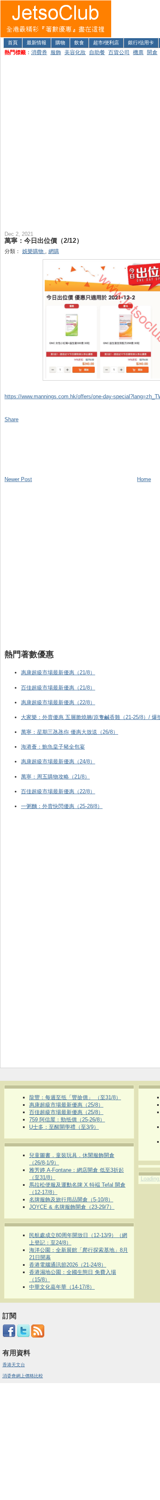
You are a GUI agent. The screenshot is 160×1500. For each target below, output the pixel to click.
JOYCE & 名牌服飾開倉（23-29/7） (71, 1207)
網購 (53, 251)
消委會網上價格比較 (22, 1375)
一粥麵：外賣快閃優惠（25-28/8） (62, 806)
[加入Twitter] (23, 1335)
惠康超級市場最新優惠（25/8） (66, 1105)
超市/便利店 (106, 43)
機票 (138, 52)
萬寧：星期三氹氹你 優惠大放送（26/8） (69, 732)
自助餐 (97, 52)
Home (144, 479)
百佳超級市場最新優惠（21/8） (58, 688)
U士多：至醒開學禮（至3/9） (64, 1127)
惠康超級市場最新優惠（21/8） (58, 672)
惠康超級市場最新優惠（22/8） (58, 702)
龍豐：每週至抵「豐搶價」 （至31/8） (75, 1097)
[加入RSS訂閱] (37, 1335)
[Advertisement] (80, 141)
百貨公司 (119, 52)
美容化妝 (75, 52)
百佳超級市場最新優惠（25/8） (66, 1112)
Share (11, 419)
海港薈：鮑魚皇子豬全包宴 (53, 747)
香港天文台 (13, 1364)
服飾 (55, 52)
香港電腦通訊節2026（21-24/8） (67, 1265)
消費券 (39, 52)
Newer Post (18, 479)
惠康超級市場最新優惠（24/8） (58, 761)
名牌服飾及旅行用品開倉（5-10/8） (71, 1199)
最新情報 (36, 43)
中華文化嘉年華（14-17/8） (62, 1287)
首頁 (13, 43)
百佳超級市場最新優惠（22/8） (58, 791)
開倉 (152, 52)
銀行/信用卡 (141, 43)
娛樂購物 (33, 251)
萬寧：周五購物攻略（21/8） (55, 777)
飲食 (79, 43)
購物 (60, 43)
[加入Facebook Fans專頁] (9, 1335)
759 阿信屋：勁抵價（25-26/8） (67, 1119)
